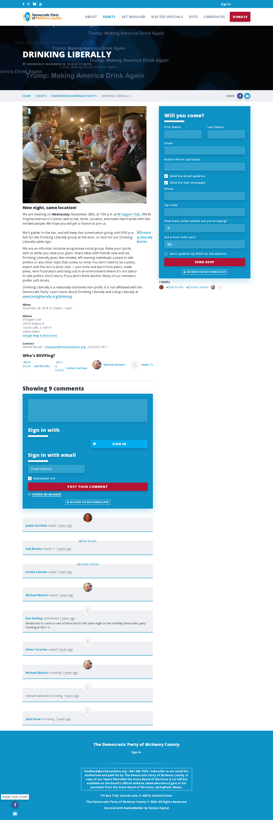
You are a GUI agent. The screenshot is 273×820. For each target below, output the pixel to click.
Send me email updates (187, 176)
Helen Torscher (119, 365)
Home (27, 96)
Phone (168, 189)
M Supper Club (128, 214)
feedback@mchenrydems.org (105, 771)
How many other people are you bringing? (195, 221)
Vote (193, 17)
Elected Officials (167, 17)
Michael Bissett (82, 365)
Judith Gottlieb (36, 525)
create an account (46, 494)
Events (109, 17)
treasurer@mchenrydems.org (65, 347)
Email (168, 143)
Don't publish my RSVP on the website (197, 254)
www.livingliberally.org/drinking (47, 296)
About (91, 17)
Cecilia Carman (44, 368)
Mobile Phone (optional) (182, 159)
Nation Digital (159, 808)
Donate (240, 17)
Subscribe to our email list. (170, 771)
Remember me (44, 478)
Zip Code (170, 205)
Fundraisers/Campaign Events (74, 96)
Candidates (214, 17)
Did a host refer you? (180, 237)
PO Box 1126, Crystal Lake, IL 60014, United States (136, 795)
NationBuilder (134, 808)
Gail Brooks (34, 549)
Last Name (216, 127)
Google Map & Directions (40, 335)
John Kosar (33, 719)
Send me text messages (187, 182)
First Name (172, 127)
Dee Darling (34, 618)
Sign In (226, 4)
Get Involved (133, 17)
